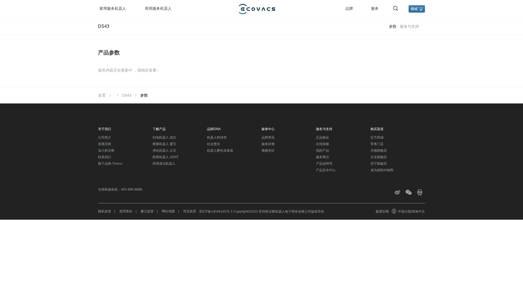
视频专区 (268, 150)
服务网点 (322, 157)
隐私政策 (104, 211)
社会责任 (213, 144)
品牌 (349, 8)
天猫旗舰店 (378, 150)
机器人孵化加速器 (220, 150)
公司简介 (104, 137)
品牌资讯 (268, 137)
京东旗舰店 (378, 157)
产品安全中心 (326, 170)
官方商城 (377, 137)
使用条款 (125, 211)
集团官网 (382, 211)
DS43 (127, 95)
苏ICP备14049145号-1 (216, 211)
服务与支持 (409, 26)
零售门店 (377, 144)
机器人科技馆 (217, 137)
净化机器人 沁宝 (164, 150)
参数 (393, 26)
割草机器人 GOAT (165, 157)
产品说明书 (324, 164)
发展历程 (104, 144)
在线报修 (322, 144)
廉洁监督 (147, 211)
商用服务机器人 (158, 8)
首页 (102, 95)
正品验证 (322, 137)
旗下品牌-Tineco (110, 164)
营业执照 (189, 211)
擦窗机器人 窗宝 (164, 144)
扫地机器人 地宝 (164, 137)
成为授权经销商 (381, 170)
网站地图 (168, 211)
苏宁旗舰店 (378, 164)
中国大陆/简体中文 (411, 211)
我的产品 (322, 150)
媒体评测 (268, 144)
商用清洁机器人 (164, 164)
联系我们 (104, 157)
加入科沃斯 (106, 150)
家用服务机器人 (112, 8)
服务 (375, 8)
